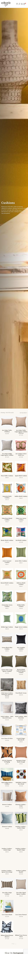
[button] (17, 3)
